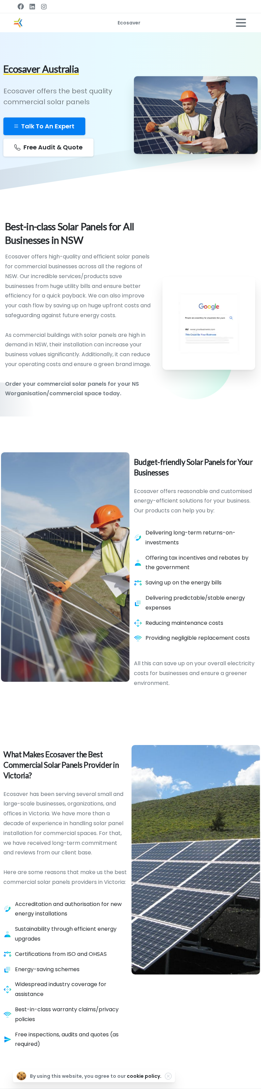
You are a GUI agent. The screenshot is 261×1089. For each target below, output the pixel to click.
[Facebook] (21, 6)
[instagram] (44, 6)
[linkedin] (32, 6)
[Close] (168, 1076)
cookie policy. (144, 1076)
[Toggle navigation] (241, 23)
